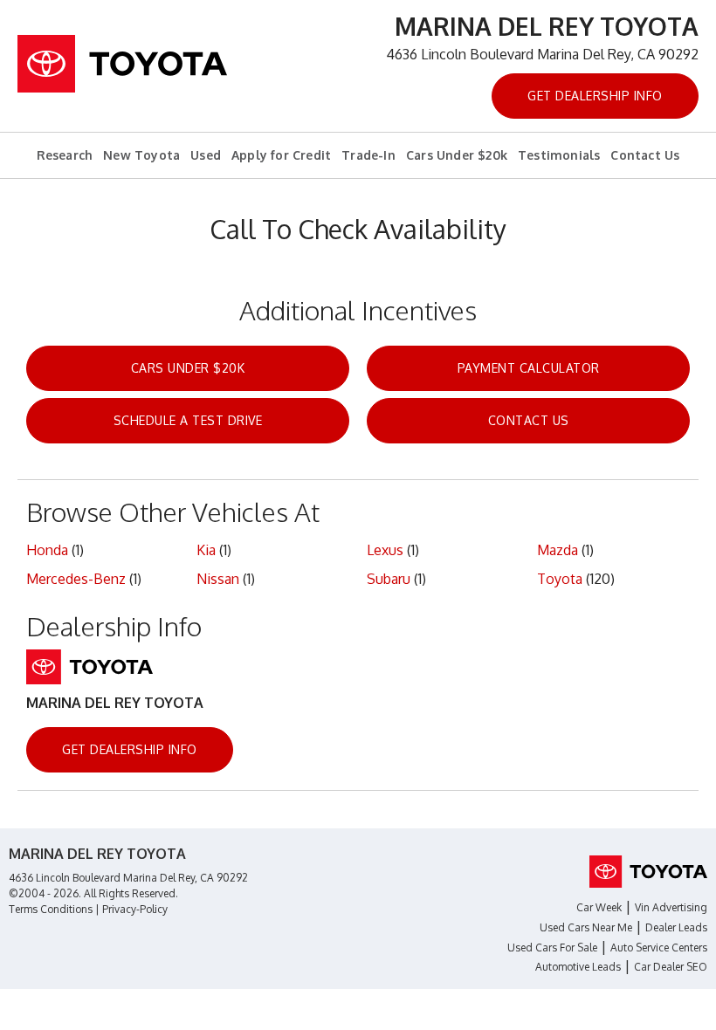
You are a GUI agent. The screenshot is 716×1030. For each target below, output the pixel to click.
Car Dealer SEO (670, 966)
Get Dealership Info (595, 95)
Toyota (559, 578)
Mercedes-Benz (76, 578)
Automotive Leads (578, 966)
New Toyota (141, 155)
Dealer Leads (676, 927)
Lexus (385, 550)
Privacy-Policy (135, 909)
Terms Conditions (51, 909)
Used (205, 155)
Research (65, 155)
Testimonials (559, 155)
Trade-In (368, 155)
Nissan (217, 578)
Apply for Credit (281, 155)
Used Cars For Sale (552, 947)
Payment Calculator (529, 367)
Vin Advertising (671, 907)
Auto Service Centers (658, 947)
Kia (206, 550)
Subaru (388, 578)
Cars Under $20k (456, 155)
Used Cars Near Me (586, 927)
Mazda (557, 550)
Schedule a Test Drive (188, 420)
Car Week (599, 907)
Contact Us (644, 155)
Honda (47, 550)
